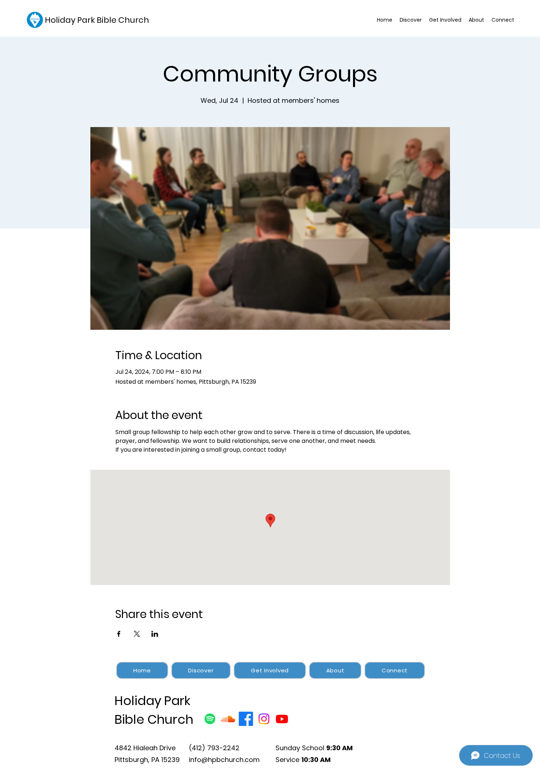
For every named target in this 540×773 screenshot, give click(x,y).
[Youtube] (282, 719)
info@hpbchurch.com (224, 759)
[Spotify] (210, 719)
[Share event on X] (136, 634)
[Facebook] (246, 719)
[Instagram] (264, 719)
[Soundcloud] (228, 719)
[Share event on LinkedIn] (154, 634)
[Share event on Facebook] (118, 634)
